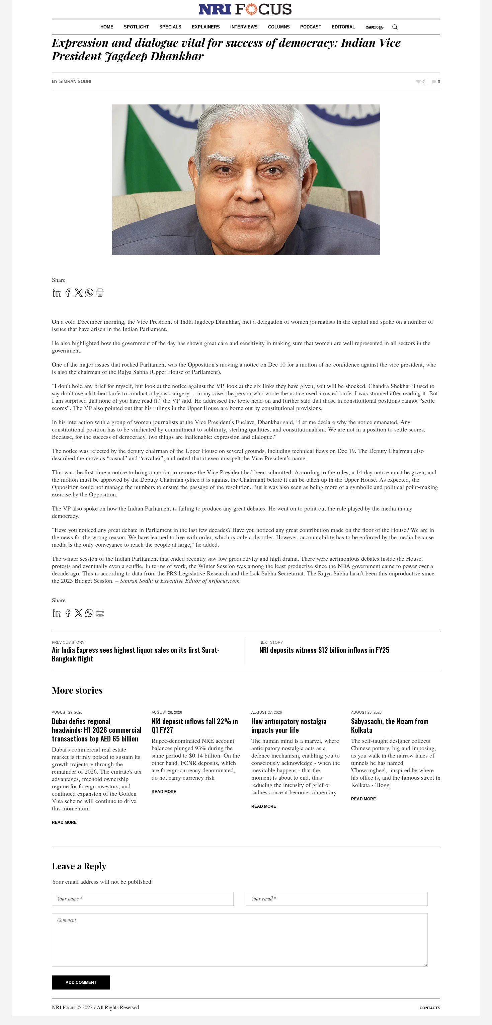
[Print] (100, 293)
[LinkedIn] (57, 293)
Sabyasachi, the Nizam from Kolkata (389, 725)
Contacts (430, 1008)
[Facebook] (68, 293)
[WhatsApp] (89, 293)
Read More (64, 822)
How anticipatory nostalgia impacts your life (289, 725)
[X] (78, 294)
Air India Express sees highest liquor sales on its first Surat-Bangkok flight (136, 653)
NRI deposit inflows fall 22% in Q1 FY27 (195, 725)
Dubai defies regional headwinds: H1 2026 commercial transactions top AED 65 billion (97, 729)
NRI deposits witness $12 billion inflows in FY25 (324, 649)
